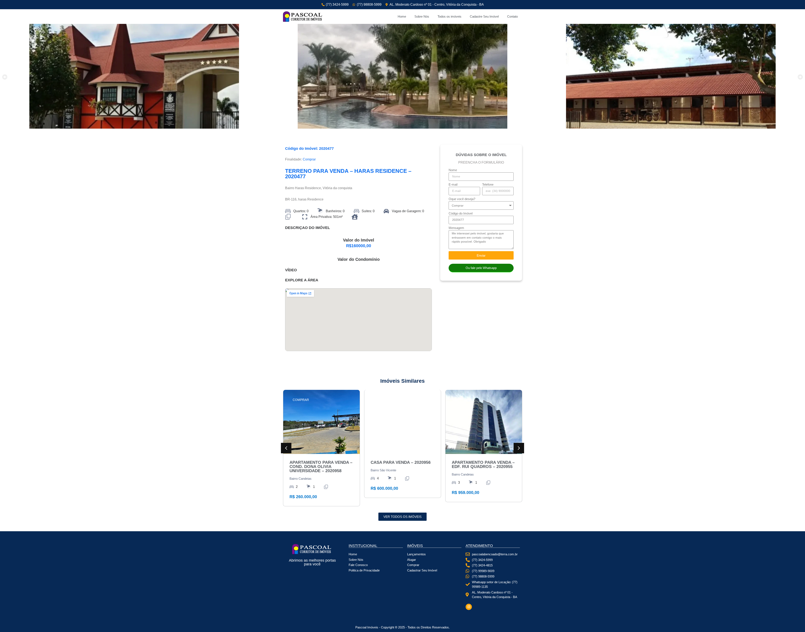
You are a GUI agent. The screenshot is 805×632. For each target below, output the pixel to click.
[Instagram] (469, 607)
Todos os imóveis (449, 16)
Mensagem (456, 228)
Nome (453, 170)
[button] (4, 77)
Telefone (487, 184)
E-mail (453, 184)
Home (402, 16)
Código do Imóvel (461, 213)
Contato (512, 16)
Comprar (309, 159)
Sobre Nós (421, 16)
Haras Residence (308, 188)
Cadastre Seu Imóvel (484, 16)
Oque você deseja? (462, 199)
